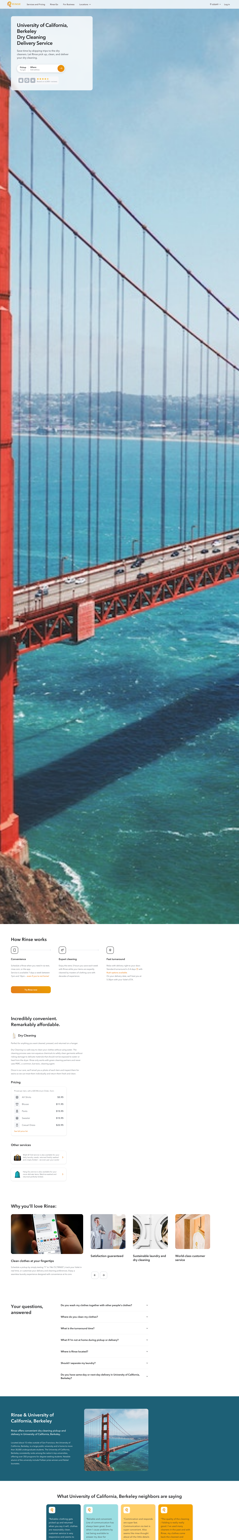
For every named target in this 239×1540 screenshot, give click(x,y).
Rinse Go (54, 4)
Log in (227, 4)
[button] (137, 969)
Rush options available (117, 972)
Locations (83, 4)
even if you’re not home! (38, 976)
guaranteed (16, 1277)
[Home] (14, 4)
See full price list (21, 1131)
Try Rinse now (31, 989)
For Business (68, 4)
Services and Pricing (36, 4)
